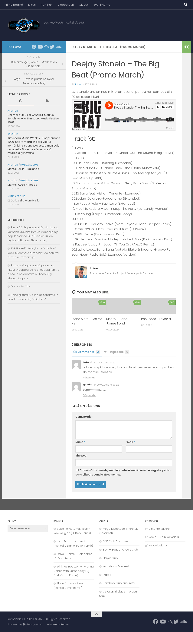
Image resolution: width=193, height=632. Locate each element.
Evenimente (102, 5)
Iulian (79, 84)
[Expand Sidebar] (186, 47)
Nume (80, 442)
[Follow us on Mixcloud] (46, 47)
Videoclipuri (66, 5)
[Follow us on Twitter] (52, 47)
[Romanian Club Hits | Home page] (24, 25)
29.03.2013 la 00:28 (108, 385)
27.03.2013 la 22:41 (104, 362)
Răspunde (89, 377)
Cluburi (84, 5)
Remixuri (46, 5)
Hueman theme (59, 624)
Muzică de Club (29, 164)
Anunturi (13, 110)
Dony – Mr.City (20, 286)
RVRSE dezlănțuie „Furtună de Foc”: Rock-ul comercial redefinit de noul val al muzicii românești (33, 253)
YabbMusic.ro (158, 545)
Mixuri (32, 5)
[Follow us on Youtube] (40, 47)
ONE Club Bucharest (116, 541)
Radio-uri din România (164, 537)
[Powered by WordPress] (24, 624)
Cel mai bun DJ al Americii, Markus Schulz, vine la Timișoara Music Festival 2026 (34, 118)
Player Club (110, 558)
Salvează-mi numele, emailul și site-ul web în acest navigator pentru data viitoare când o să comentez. (123, 473)
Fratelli (107, 575)
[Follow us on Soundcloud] (58, 47)
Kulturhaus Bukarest (116, 566)
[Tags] (47, 101)
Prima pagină (14, 5)
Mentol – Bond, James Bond (117, 321)
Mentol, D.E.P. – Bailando (23, 169)
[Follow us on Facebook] (34, 47)
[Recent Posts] (21, 101)
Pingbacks (118, 352)
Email (130, 442)
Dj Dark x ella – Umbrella (24, 200)
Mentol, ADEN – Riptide (22, 185)
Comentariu (84, 417)
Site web (80, 455)
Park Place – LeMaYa (156, 319)
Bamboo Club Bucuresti (119, 583)
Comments (88, 352)
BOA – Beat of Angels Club (120, 549)
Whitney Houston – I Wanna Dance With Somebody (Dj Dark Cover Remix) (74, 571)
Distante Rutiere (159, 529)
